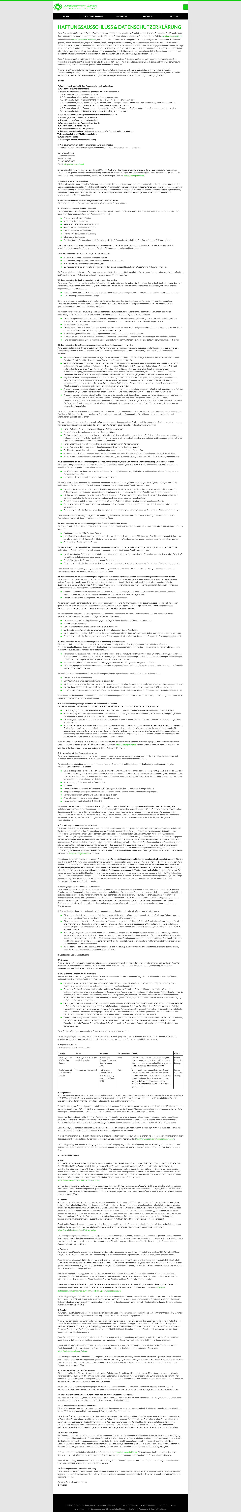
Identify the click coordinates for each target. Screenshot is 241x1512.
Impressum (79, 1509)
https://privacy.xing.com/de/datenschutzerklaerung (79, 1180)
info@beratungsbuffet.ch (74, 164)
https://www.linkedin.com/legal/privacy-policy (77, 1230)
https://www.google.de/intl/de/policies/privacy (154, 1139)
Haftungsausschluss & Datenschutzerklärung (106, 1509)
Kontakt (175, 16)
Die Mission (120, 16)
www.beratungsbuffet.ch (172, 36)
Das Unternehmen (93, 16)
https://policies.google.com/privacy (73, 1351)
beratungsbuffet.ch (111, 1505)
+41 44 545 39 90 (168, 1505)
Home (66, 16)
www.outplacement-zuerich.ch (83, 39)
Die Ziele (147, 16)
